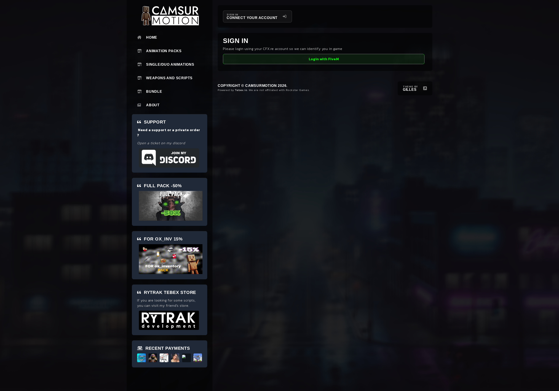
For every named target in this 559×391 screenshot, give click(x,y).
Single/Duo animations (170, 64)
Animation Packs (164, 51)
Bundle (154, 91)
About (153, 105)
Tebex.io (241, 90)
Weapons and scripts (169, 78)
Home (151, 37)
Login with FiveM (324, 59)
